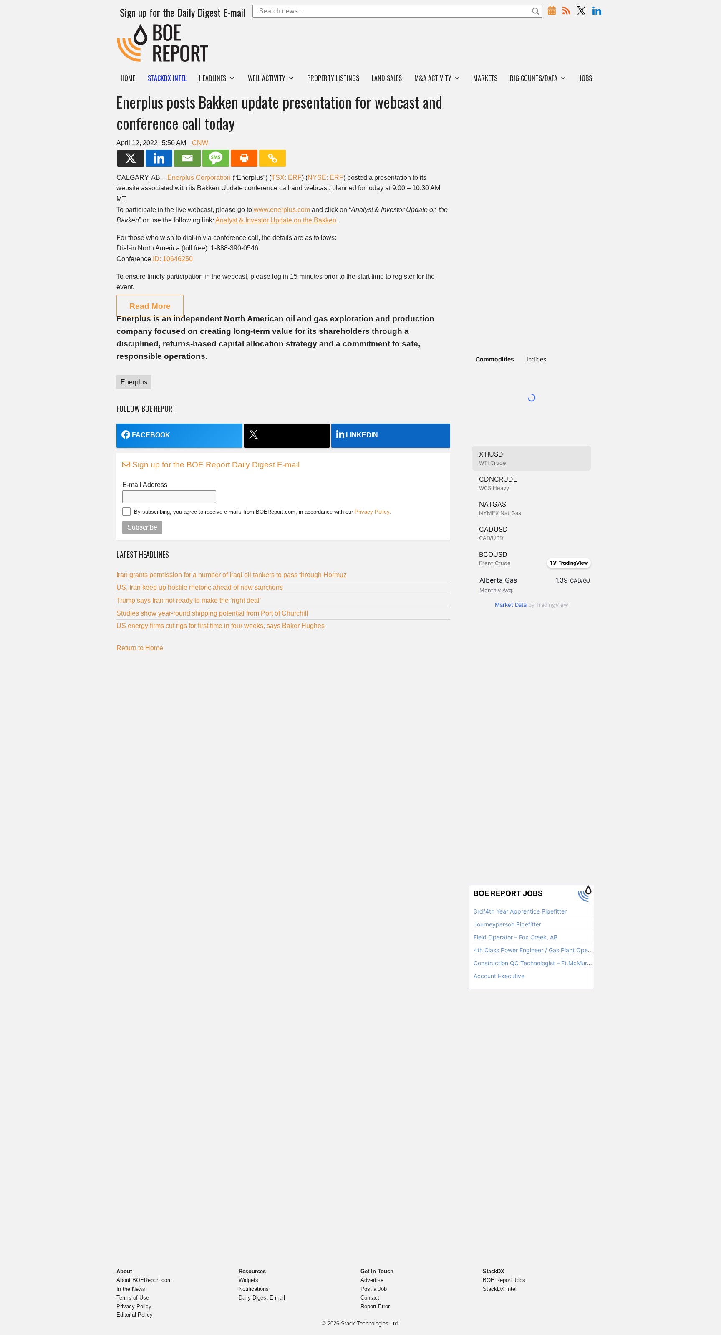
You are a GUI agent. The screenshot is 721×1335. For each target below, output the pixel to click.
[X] (130, 158)
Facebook (151, 435)
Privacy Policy (372, 512)
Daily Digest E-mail (262, 1298)
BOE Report (134, 29)
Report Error (375, 1306)
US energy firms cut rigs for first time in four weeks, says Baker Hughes (220, 625)
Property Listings (333, 78)
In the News (130, 1289)
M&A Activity (432, 78)
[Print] (244, 158)
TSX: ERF (286, 177)
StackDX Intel (500, 1289)
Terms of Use (132, 1298)
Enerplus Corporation (199, 177)
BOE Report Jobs (504, 1280)
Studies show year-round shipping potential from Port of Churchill (212, 613)
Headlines (212, 78)
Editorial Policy (134, 1315)
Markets (485, 78)
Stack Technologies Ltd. (370, 1323)
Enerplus (134, 382)
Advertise (371, 1280)
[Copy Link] (272, 158)
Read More (150, 306)
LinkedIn (362, 435)
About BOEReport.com (144, 1280)
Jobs (585, 78)
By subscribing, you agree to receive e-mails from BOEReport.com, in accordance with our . (262, 512)
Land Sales (387, 78)
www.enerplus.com (282, 209)
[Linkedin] (159, 158)
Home (128, 78)
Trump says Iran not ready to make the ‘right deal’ (188, 600)
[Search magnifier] (536, 11)
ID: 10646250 (173, 258)
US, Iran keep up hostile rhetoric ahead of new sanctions (199, 587)
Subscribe (142, 527)
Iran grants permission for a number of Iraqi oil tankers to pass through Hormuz (231, 574)
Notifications (254, 1289)
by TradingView (531, 604)
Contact (369, 1298)
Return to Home (139, 647)
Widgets (248, 1280)
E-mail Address (144, 484)
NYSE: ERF (325, 177)
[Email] (187, 158)
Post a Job (373, 1289)
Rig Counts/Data (533, 78)
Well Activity (266, 78)
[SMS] (215, 158)
